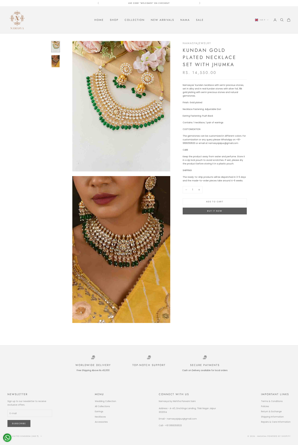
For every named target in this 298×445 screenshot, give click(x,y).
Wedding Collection (105, 401)
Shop (114, 20)
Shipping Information (272, 416)
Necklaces (100, 416)
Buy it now (214, 210)
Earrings (99, 411)
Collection (135, 20)
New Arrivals (162, 20)
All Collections (102, 406)
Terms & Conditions (272, 401)
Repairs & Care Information (276, 421)
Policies (265, 406)
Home (99, 20)
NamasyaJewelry (197, 43)
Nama (185, 20)
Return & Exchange (271, 411)
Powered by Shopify (279, 436)
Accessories (101, 421)
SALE (200, 20)
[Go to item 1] (55, 46)
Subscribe (19, 423)
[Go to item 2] (55, 61)
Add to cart (214, 201)
